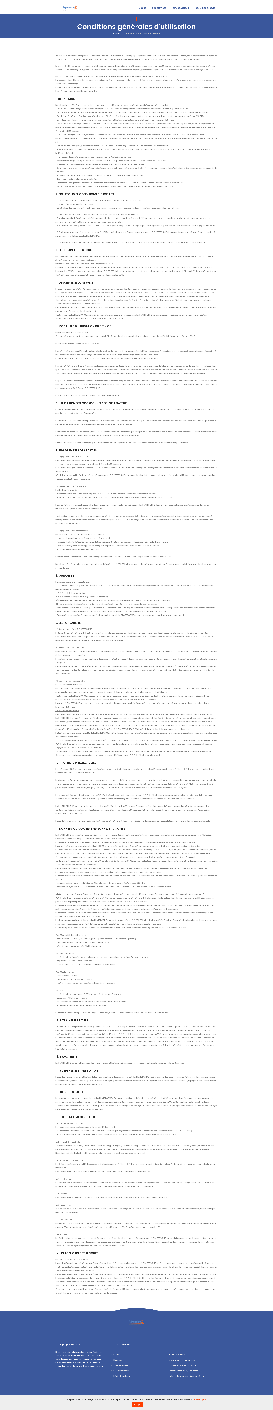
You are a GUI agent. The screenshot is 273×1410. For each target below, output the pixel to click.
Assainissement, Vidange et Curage (183, 1371)
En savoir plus (199, 1399)
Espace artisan (181, 8)
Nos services (159, 8)
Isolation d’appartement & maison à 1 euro (186, 1376)
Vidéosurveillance (120, 1365)
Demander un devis (205, 8)
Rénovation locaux (121, 1371)
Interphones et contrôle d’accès (182, 1360)
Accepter (137, 1404)
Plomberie (117, 1354)
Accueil (143, 8)
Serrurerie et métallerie (178, 1354)
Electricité (117, 1360)
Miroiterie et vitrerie (121, 1376)
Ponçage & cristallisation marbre (182, 1365)
